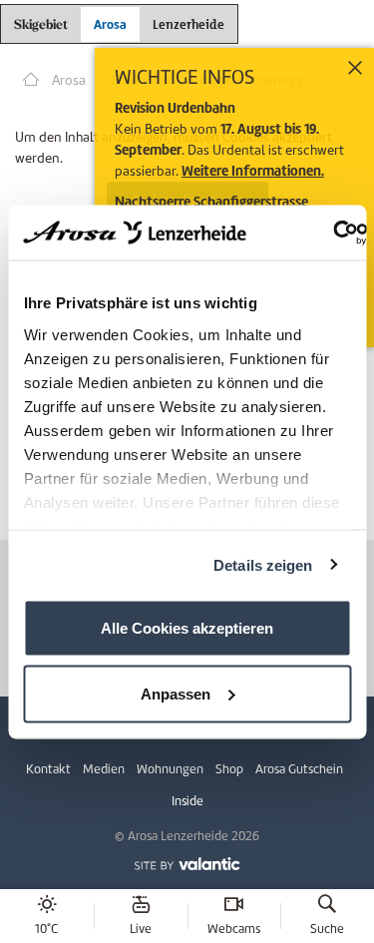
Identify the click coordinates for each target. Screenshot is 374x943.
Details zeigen (262, 564)
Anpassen (175, 693)
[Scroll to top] (340, 853)
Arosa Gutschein (299, 768)
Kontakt (48, 768)
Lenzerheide (188, 22)
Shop (229, 768)
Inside (187, 800)
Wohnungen (170, 768)
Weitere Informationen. (253, 171)
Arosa (110, 24)
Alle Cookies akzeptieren (187, 628)
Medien (104, 768)
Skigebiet (41, 25)
